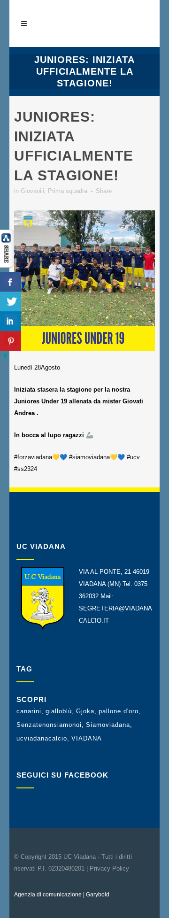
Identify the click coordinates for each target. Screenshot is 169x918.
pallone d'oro (118, 711)
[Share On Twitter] (10, 302)
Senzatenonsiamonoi (49, 724)
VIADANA (86, 738)
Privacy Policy (109, 868)
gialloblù (59, 711)
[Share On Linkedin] (10, 321)
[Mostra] (7, 265)
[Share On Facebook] (10, 282)
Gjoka (85, 711)
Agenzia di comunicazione (48, 894)
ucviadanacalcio (41, 738)
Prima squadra (67, 190)
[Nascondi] (4, 358)
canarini (28, 711)
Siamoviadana (108, 724)
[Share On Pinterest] (10, 341)
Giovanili (32, 190)
